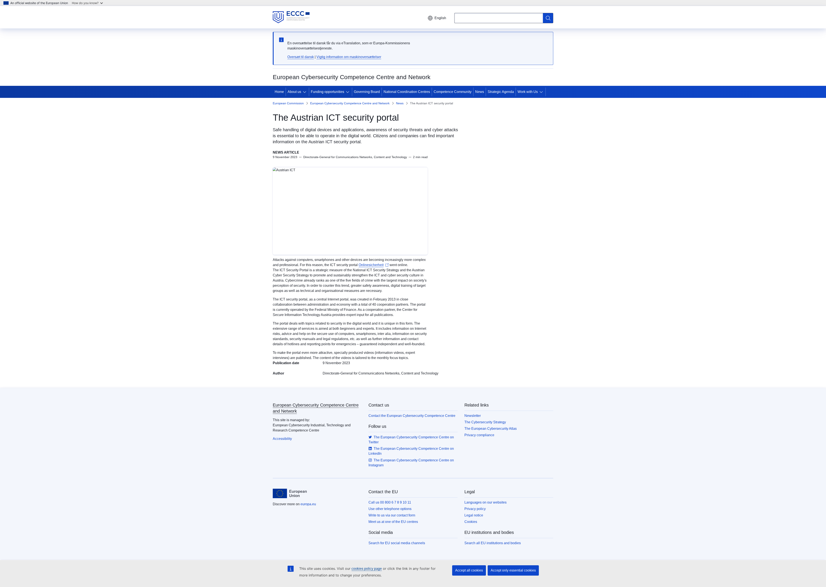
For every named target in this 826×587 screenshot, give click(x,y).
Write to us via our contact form (391, 515)
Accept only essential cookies (513, 570)
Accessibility (282, 439)
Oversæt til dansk (300, 57)
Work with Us (528, 92)
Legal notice (473, 515)
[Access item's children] (305, 92)
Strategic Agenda (501, 92)
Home (279, 92)
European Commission (288, 103)
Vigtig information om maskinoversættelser (348, 57)
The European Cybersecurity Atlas (490, 428)
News (479, 92)
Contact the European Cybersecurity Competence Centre (411, 416)
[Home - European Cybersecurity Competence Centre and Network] (291, 17)
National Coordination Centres (407, 92)
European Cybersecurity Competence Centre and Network (350, 103)
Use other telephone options (389, 509)
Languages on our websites (485, 502)
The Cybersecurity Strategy (485, 422)
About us (294, 92)
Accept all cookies (469, 570)
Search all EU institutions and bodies (492, 543)
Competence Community (453, 92)
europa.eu (308, 504)
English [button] (440, 18)
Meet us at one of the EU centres (393, 522)
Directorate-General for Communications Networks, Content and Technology (380, 373)
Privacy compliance (479, 435)
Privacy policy (475, 509)
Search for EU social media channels (396, 543)
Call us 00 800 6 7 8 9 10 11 (389, 502)
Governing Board (367, 92)
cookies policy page (366, 568)
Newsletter (472, 416)
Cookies (470, 522)
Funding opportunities (327, 92)
